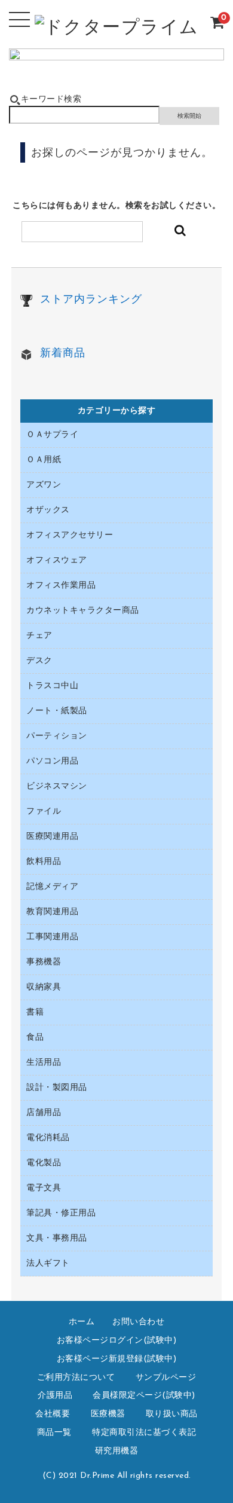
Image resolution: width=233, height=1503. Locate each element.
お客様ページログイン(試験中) (117, 1340)
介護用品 (55, 1395)
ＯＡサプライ (52, 434)
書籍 (35, 1012)
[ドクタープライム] (117, 30)
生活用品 (43, 1062)
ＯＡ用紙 (43, 460)
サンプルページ (166, 1377)
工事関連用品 (52, 937)
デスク (39, 660)
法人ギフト (48, 1263)
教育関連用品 (52, 912)
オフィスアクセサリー (69, 535)
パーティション (56, 736)
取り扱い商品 (172, 1414)
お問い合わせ (138, 1322)
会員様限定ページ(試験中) (144, 1395)
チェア (39, 635)
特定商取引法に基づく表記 (144, 1432)
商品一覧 (54, 1432)
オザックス (48, 510)
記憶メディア (52, 886)
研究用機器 (117, 1451)
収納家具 (43, 987)
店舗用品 (43, 1112)
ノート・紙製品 (56, 711)
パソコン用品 (52, 761)
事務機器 (43, 962)
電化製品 (43, 1163)
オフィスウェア (56, 560)
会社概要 (52, 1414)
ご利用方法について (76, 1377)
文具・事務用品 (56, 1238)
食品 (35, 1037)
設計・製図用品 (56, 1087)
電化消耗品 (48, 1138)
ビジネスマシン (56, 786)
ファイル (43, 811)
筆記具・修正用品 (61, 1213)
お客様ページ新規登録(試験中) (117, 1359)
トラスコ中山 (52, 686)
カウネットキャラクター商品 (82, 610)
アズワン (43, 485)
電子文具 (43, 1188)
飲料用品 (43, 861)
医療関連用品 (52, 836)
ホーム (82, 1322)
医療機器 (108, 1414)
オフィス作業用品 (61, 585)
